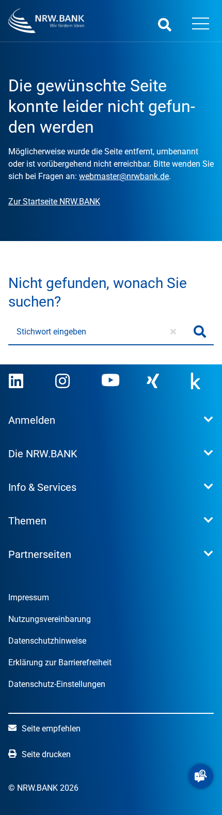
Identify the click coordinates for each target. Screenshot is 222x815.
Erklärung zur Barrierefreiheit (60, 662)
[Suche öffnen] (165, 24)
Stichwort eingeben (51, 332)
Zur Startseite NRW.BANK (54, 201)
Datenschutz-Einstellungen (56, 684)
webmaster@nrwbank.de (124, 176)
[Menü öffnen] (201, 24)
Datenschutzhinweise (47, 641)
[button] (200, 776)
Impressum (28, 597)
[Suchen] (200, 331)
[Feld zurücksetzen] (173, 331)
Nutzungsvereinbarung (49, 619)
